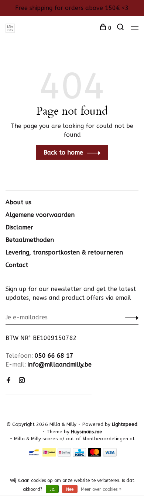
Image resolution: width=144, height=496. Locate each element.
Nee (69, 489)
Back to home (63, 152)
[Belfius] (64, 454)
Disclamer (19, 227)
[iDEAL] (49, 454)
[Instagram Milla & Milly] (22, 380)
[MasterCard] (95, 454)
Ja (52, 489)
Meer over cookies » (101, 489)
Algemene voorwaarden (40, 214)
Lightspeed (124, 424)
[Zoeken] (121, 28)
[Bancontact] (34, 454)
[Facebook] (8, 380)
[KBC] (79, 454)
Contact (17, 264)
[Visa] (110, 454)
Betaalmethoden (30, 239)
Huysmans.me (86, 431)
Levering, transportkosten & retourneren (64, 252)
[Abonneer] (129, 317)
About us (18, 202)
